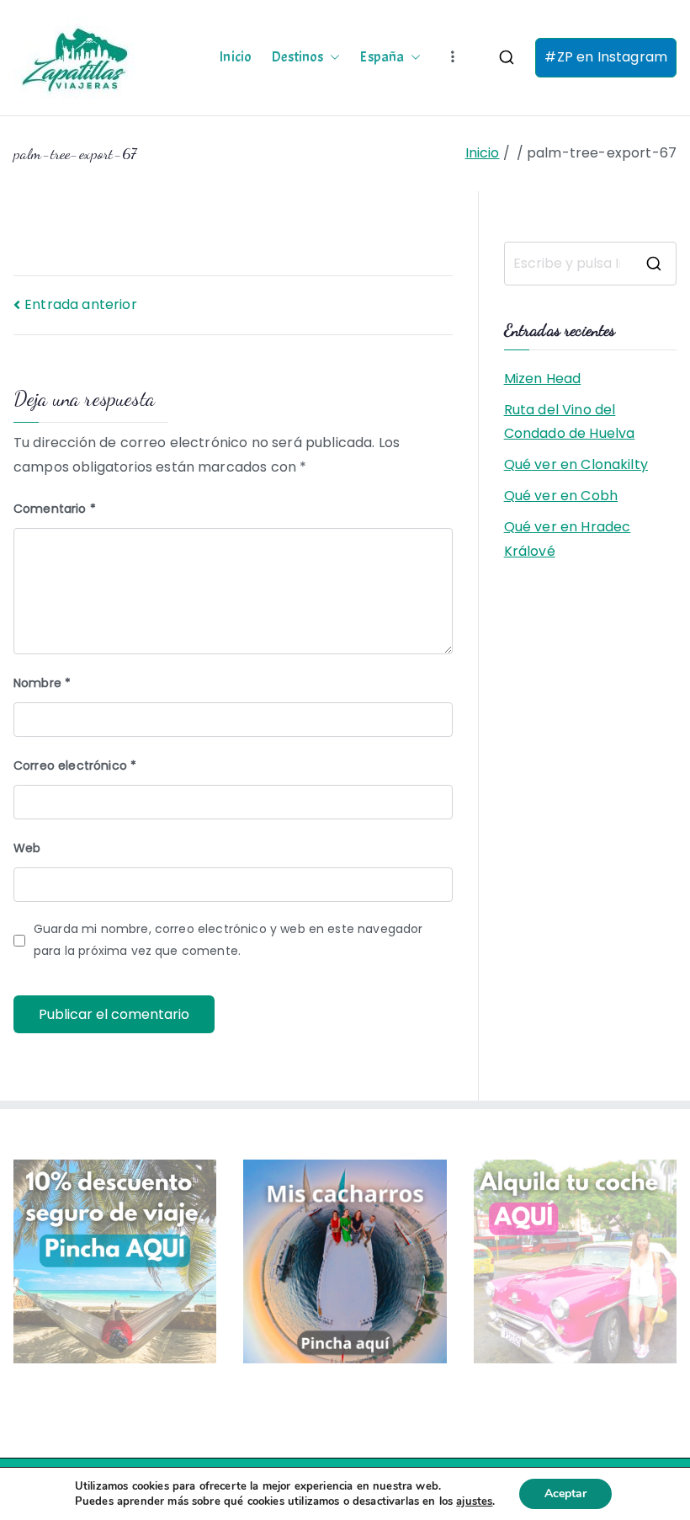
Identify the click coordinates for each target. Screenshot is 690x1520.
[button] (331, 57)
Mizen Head (542, 378)
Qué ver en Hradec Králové (567, 539)
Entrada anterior (80, 304)
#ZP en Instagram (605, 57)
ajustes (474, 1501)
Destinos (297, 57)
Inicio (236, 57)
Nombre (42, 683)
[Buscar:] (590, 264)
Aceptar (565, 1493)
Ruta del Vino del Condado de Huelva (569, 422)
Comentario (54, 508)
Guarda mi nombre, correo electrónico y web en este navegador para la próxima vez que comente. (228, 939)
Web (26, 848)
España (382, 57)
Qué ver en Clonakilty (576, 464)
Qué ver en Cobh (561, 495)
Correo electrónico (74, 765)
